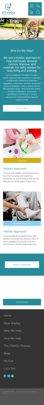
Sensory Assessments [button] (22, 264)
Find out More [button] (22, 302)
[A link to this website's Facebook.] (4, 376)
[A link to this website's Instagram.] (8, 376)
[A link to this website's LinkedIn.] (12, 376)
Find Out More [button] (22, 108)
